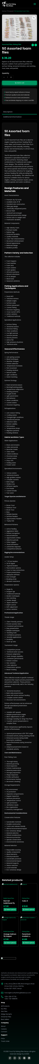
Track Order (5, 1041)
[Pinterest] (24, 1058)
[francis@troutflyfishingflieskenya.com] (2, 993)
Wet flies (4, 1011)
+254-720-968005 (10, 999)
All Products (5, 1006)
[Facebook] (10, 1058)
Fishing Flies (17, 44)
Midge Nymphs (6, 1014)
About (3, 1026)
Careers (4, 1029)
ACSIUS (26, 1054)
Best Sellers (5, 1019)
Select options (11, 909)
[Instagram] (15, 1058)
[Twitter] (19, 1058)
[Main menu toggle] (34, 4)
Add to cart (20, 83)
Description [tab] (7, 112)
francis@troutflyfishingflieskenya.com (17, 993)
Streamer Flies (6, 1017)
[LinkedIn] (29, 1058)
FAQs (3, 1038)
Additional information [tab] (12, 117)
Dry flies (4, 1009)
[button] (34, 18)
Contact (4, 1032)
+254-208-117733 (10, 997)
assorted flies (7, 44)
